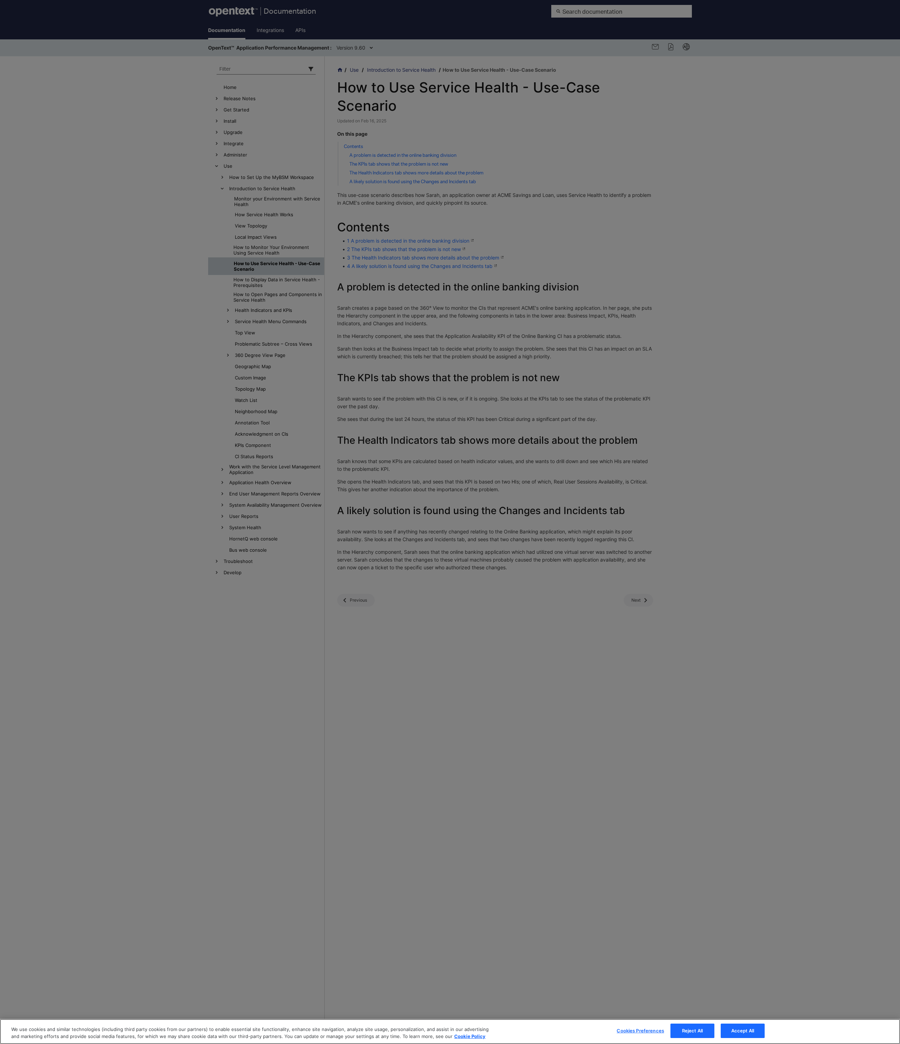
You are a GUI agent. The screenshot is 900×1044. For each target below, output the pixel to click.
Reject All (692, 1030)
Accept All (742, 1030)
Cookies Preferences (640, 1030)
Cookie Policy (470, 1036)
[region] (450, 1031)
